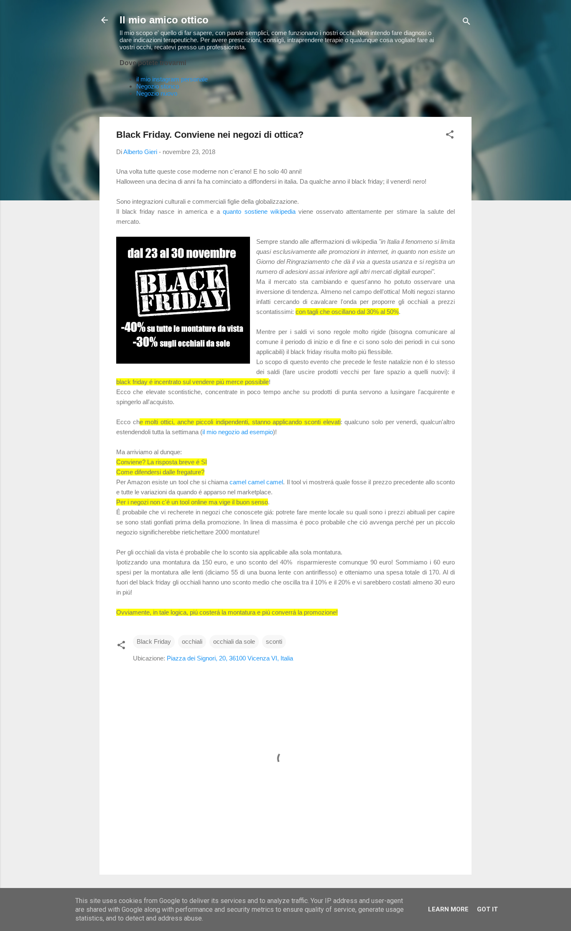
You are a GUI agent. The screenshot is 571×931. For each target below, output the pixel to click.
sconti (274, 641)
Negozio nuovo (156, 93)
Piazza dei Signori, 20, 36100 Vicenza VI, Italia (230, 658)
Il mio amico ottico (164, 19)
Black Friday (154, 641)
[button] (450, 135)
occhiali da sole (234, 641)
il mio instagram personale (172, 79)
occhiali (192, 641)
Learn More (448, 909)
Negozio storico (157, 86)
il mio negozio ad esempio (237, 431)
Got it (487, 909)
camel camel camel (256, 482)
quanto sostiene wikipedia (259, 211)
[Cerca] (466, 22)
